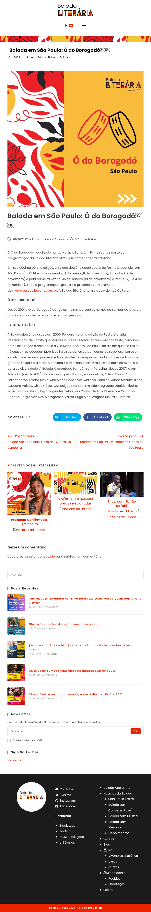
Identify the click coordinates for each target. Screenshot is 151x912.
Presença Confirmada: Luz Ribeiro (29, 522)
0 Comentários (85, 239)
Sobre (108, 890)
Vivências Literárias (123, 855)
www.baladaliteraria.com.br (35, 290)
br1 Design (67, 842)
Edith (63, 831)
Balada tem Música (122, 511)
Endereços (116, 884)
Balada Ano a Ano (117, 787)
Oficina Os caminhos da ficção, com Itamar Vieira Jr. (65, 624)
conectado (46, 556)
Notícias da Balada (51, 239)
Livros (112, 861)
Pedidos (114, 878)
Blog (106, 844)
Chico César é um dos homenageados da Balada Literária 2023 (72, 671)
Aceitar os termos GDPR (28, 740)
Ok (135, 731)
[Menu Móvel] (84, 26)
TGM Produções (71, 837)
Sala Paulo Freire (121, 799)
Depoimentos (118, 833)
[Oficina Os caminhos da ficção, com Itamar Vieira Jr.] (16, 626)
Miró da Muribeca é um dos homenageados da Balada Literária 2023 (76, 694)
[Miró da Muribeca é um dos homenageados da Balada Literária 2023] (16, 696)
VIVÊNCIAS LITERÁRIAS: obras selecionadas (75, 501)
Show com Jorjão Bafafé (122, 503)
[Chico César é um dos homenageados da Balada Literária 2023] (16, 672)
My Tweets (14, 760)
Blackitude (67, 825)
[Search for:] (75, 575)
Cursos (108, 838)
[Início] (8, 57)
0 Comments (51, 607)
